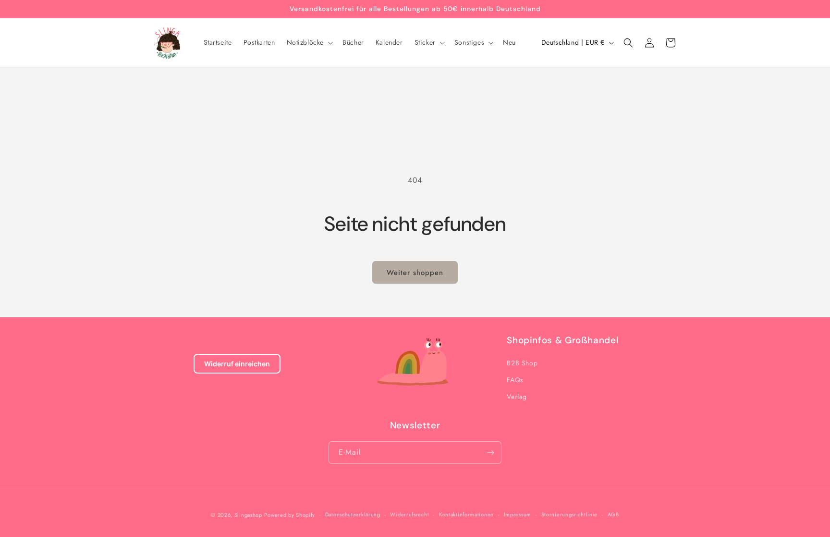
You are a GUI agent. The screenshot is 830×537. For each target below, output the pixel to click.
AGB (613, 514)
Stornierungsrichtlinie (569, 514)
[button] (309, 42)
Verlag (517, 396)
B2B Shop (522, 363)
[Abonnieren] (490, 452)
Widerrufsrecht (409, 514)
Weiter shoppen (415, 272)
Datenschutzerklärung (352, 514)
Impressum (517, 514)
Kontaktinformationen (466, 514)
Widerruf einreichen (237, 364)
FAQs (515, 380)
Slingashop (248, 515)
